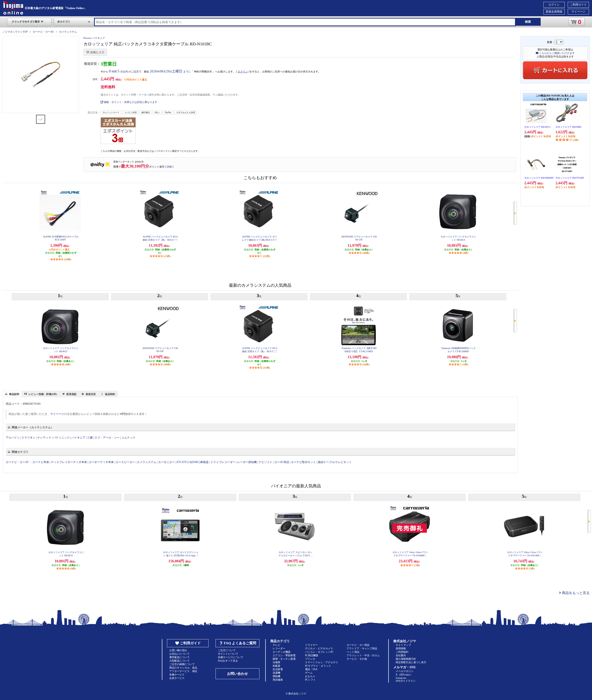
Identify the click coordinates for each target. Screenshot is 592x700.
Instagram (401, 677)
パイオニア (78, 437)
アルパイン (13, 437)
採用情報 (401, 648)
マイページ (578, 11)
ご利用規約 (402, 651)
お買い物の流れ (178, 650)
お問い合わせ (237, 673)
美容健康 (278, 679)
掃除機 (276, 676)
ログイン (554, 4)
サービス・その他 (357, 658)
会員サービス (177, 678)
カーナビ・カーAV (43, 31)
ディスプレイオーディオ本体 (69, 462)
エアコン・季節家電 (284, 655)
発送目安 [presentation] (91, 394)
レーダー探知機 (247, 462)
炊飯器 (276, 665)
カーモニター (166, 462)
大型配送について (179, 660)
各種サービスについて (230, 657)
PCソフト (310, 679)
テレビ (276, 645)
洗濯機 (276, 672)
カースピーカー (125, 462)
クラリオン (28, 437)
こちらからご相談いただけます (556, 53)
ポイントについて (228, 653)
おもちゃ (310, 676)
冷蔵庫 (276, 662)
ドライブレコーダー (222, 462)
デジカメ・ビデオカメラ (319, 648)
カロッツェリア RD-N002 (568, 127)
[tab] (12, 394)
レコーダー (279, 648)
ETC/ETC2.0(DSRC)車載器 (193, 462)
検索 (528, 21)
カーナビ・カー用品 (358, 645)
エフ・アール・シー (107, 437)
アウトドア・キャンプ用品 (362, 648)
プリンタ (310, 658)
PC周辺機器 (311, 655)
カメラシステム (68, 31)
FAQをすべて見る (228, 660)
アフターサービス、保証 (183, 671)
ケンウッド (44, 437)
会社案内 (401, 655)
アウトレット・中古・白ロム (363, 655)
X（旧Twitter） (404, 674)
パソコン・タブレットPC (319, 651)
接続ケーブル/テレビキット (335, 462)
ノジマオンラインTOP (15, 31)
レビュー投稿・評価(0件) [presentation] (42, 394)
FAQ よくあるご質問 (240, 643)
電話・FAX (311, 669)
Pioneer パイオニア (94, 38)
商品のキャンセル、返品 (183, 667)
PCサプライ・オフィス (318, 665)
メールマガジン (404, 671)
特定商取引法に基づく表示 (411, 662)
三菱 (90, 437)
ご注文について (227, 650)
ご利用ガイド (578, 4)
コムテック (128, 437)
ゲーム (309, 672)
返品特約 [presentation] (110, 394)
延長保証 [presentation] (71, 394)
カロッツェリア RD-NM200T (539, 178)
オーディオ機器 (281, 651)
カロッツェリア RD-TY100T (569, 178)
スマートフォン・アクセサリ (321, 662)
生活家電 (278, 669)
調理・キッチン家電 (284, 658)
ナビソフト (265, 462)
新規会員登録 (554, 11)
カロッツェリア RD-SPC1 (537, 127)
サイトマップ (403, 645)
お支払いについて (179, 653)
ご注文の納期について (182, 664)
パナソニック (61, 437)
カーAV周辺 (281, 462)
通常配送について (179, 657)
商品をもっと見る (575, 593)
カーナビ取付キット (303, 462)
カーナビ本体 (40, 462)
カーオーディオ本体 (101, 462)
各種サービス (177, 674)
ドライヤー (311, 645)
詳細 (169, 166)
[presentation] (12, 393)
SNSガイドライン (406, 680)
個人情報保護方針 (406, 658)
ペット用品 (353, 651)
